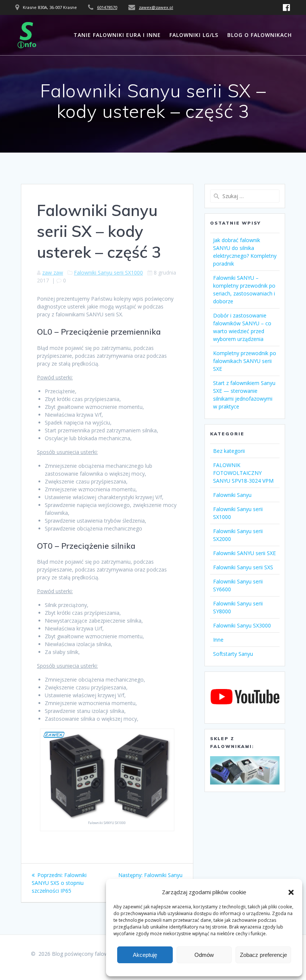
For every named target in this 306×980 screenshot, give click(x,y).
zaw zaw (52, 272)
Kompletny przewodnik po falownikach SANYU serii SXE (244, 361)
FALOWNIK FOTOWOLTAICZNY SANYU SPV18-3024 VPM (243, 472)
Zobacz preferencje (263, 955)
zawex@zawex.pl (156, 7)
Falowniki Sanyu (232, 494)
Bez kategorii (229, 450)
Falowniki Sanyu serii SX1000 (108, 272)
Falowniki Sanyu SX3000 (242, 625)
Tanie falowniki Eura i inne (117, 34)
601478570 (107, 7)
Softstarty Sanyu (233, 653)
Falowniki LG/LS (193, 34)
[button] (291, 892)
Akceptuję (145, 955)
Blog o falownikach (259, 34)
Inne (218, 639)
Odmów (204, 955)
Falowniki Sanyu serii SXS (243, 567)
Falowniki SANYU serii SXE (244, 553)
